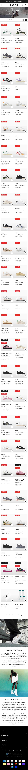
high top (17, 709)
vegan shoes (7, 653)
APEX (2, 379)
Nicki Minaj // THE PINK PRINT (7, 577)
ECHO (16, 329)
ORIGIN (16, 280)
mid (12, 709)
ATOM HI (17, 38)
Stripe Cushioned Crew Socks (19, 605)
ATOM (2, 110)
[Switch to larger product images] (23, 19)
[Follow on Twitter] (6, 750)
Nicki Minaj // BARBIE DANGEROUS (6, 354)
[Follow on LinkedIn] (21, 750)
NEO (16, 62)
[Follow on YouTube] (13, 750)
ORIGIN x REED (4, 329)
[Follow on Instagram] (9, 750)
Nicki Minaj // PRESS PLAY (20, 577)
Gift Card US (4, 604)
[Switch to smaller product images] (26, 19)
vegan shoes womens (21, 664)
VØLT (2, 62)
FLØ (16, 135)
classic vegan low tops (21, 715)
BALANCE (17, 208)
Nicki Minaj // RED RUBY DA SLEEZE (19, 480)
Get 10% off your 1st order (14, 1)
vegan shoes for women (13, 662)
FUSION (3, 38)
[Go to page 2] (21, 615)
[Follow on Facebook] (2, 750)
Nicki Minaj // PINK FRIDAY (6, 405)
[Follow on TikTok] (17, 750)
